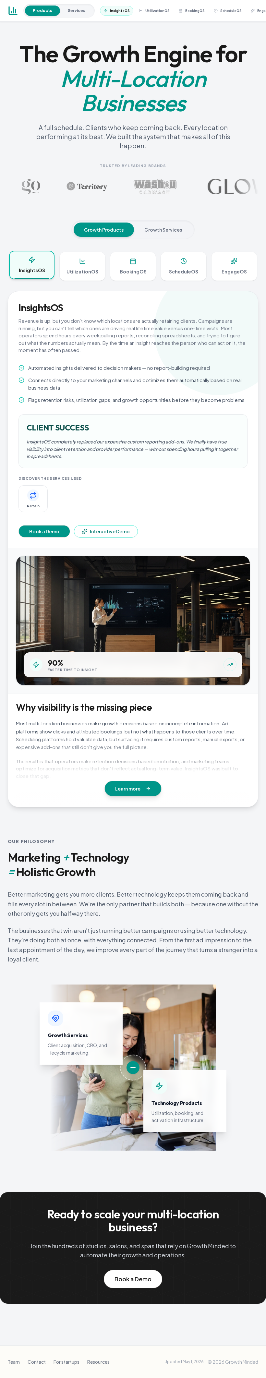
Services (76, 10)
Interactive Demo (110, 531)
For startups (66, 1362)
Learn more (127, 789)
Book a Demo (44, 531)
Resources (98, 1362)
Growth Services (163, 230)
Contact (37, 1362)
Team (14, 1362)
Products (42, 10)
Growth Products (104, 230)
